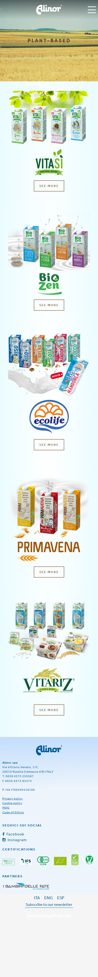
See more (49, 186)
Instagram (17, 839)
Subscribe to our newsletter (49, 904)
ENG (48, 897)
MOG (6, 808)
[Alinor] (49, 750)
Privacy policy (12, 798)
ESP (60, 897)
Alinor (49, 10)
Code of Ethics (13, 812)
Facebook (14, 834)
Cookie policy (12, 803)
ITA (37, 897)
